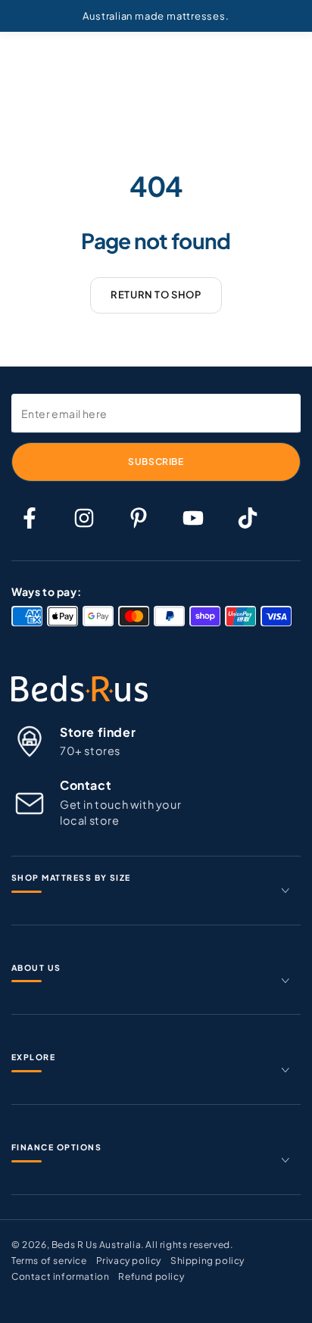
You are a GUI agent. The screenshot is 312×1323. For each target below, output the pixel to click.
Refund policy (151, 1276)
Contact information (60, 1276)
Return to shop (156, 295)
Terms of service (49, 1260)
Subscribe (155, 461)
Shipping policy (207, 1260)
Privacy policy (128, 1260)
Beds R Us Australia (96, 1244)
